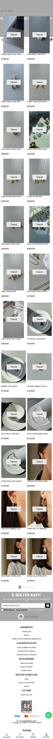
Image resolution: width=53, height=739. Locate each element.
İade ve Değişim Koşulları (26, 647)
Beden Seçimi (26, 670)
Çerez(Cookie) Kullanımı (27, 651)
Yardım (26, 686)
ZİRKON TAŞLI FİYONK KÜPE (37, 576)
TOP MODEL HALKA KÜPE (36, 339)
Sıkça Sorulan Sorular (26, 683)
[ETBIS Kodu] (26, 707)
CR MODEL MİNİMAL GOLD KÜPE (37, 386)
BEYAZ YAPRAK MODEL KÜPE (37, 244)
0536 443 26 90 (26, 695)
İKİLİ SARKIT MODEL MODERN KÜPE (37, 291)
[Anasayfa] (3, 11)
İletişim (26, 635)
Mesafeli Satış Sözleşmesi (26, 655)
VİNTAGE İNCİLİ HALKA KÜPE (37, 481)
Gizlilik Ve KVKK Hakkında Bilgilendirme (26, 639)
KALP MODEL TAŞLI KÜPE (10, 434)
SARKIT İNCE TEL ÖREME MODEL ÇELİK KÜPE (37, 529)
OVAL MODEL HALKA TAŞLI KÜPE (12, 149)
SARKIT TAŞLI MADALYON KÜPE (37, 102)
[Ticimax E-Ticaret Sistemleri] (26, 730)
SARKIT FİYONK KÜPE (34, 196)
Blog (26, 679)
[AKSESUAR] (6, 11)
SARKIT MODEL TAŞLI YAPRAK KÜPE (12, 54)
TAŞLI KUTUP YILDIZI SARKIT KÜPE (12, 339)
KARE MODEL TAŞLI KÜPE (36, 54)
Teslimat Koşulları (26, 663)
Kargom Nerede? (26, 667)
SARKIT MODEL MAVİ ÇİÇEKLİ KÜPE (37, 149)
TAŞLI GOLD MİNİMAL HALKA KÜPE (12, 529)
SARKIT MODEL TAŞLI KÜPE (11, 102)
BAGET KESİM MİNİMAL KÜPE (37, 434)
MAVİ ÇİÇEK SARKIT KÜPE (10, 244)
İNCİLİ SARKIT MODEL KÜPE (11, 576)
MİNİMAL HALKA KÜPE (9, 386)
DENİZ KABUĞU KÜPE (8, 291)
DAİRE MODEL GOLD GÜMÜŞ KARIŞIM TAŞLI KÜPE (12, 481)
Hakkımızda (26, 632)
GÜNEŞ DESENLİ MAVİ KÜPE (11, 196)
